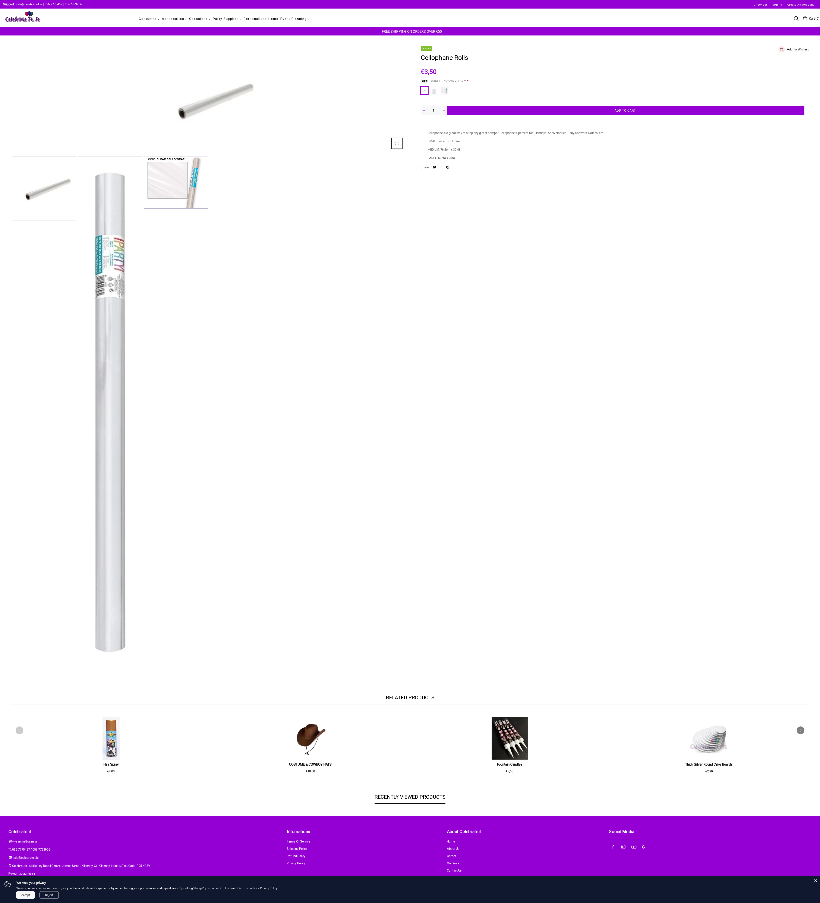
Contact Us (454, 870)
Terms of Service (298, 841)
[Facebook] (441, 167)
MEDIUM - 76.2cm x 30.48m (434, 90)
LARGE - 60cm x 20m (443, 90)
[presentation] (19, 730)
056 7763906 (41, 849)
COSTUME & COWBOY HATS (310, 764)
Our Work (453, 863)
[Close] (816, 880)
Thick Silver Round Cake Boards (709, 764)
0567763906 (73, 4)
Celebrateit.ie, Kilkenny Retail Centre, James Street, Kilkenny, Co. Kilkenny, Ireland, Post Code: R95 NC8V (81, 866)
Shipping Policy (297, 848)
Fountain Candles (510, 764)
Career (451, 856)
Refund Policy (296, 856)
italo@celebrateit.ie (29, 4)
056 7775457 (54, 4)
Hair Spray (111, 764)
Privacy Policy (296, 863)
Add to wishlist (798, 49)
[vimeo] (448, 167)
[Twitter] (435, 167)
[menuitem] (148, 18)
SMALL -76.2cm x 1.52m (424, 90)
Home (451, 841)
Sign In (777, 4)
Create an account (800, 4)
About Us (453, 848)
